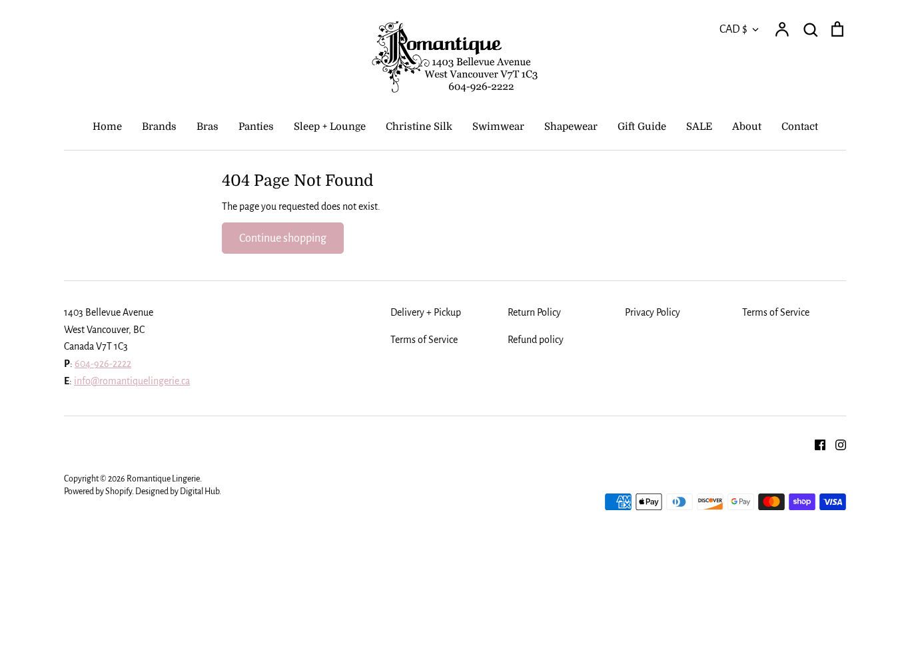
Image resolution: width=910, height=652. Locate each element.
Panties (256, 127)
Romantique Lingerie (163, 479)
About (746, 127)
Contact (799, 127)
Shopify (118, 491)
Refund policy (536, 339)
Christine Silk (419, 127)
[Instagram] (835, 444)
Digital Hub (199, 491)
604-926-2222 (103, 363)
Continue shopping (282, 238)
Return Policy (534, 312)
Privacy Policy (652, 312)
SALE (699, 127)
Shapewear (571, 127)
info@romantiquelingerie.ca (132, 381)
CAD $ (733, 29)
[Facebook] (815, 444)
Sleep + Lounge (330, 127)
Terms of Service (775, 312)
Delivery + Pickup (425, 312)
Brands (159, 127)
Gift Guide (642, 127)
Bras (208, 127)
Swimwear (498, 127)
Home (107, 127)
